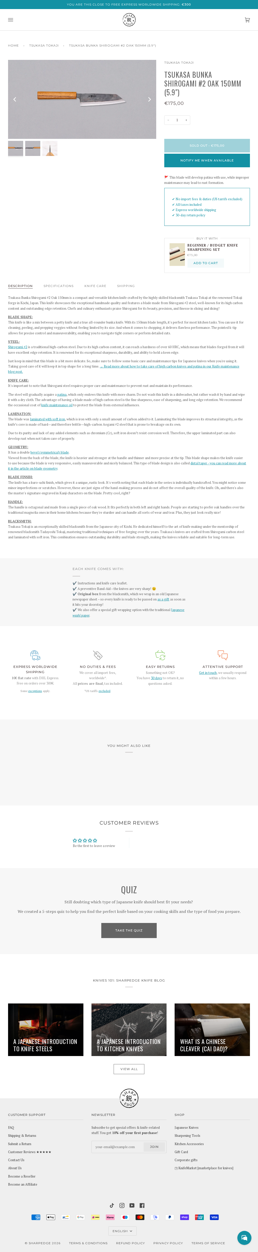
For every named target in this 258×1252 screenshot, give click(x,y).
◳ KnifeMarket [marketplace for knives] (204, 1168)
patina (62, 394)
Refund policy (130, 1243)
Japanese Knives (187, 1127)
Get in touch (208, 672)
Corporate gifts (186, 1160)
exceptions (35, 691)
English (121, 1231)
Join (154, 1147)
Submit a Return (19, 1144)
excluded (104, 691)
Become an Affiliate (22, 1184)
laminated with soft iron (47, 419)
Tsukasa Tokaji (44, 45)
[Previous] (15, 99)
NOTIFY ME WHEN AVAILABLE (207, 160)
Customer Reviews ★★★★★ (29, 1152)
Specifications (59, 286)
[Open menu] (15, 19)
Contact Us (16, 1160)
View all (129, 1069)
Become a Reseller (22, 1176)
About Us (15, 1168)
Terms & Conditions (88, 1243)
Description (20, 286)
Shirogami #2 (17, 347)
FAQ (11, 1127)
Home (13, 45)
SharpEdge (40, 1243)
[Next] (149, 99)
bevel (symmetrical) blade (49, 452)
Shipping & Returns (22, 1135)
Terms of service (208, 1243)
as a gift (163, 599)
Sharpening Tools (187, 1135)
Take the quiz (129, 930)
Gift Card (181, 1152)
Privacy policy (168, 1243)
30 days (156, 678)
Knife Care (95, 286)
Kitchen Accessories (189, 1144)
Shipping (126, 286)
